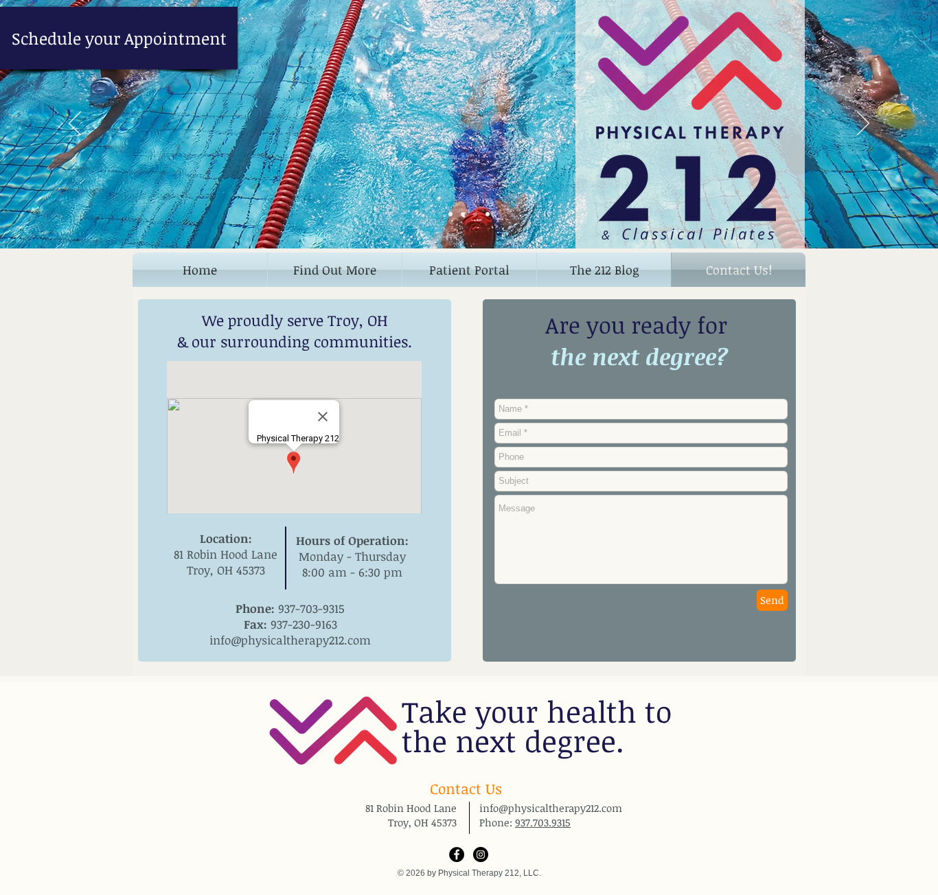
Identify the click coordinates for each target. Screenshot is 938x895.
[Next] (863, 124)
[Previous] (75, 124)
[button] (335, 270)
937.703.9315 (543, 822)
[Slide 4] (487, 214)
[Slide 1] (450, 214)
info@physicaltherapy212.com (290, 640)
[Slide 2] (463, 214)
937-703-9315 (311, 608)
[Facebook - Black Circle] (456, 854)
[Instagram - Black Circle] (480, 854)
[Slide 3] (475, 214)
